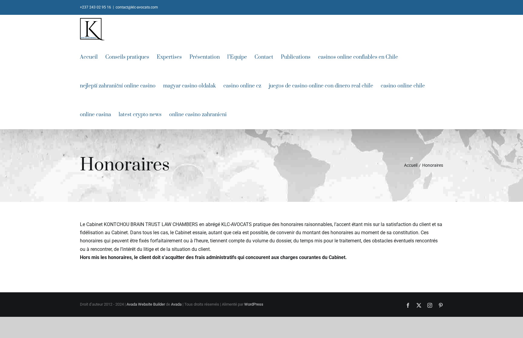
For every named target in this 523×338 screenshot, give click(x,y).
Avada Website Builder (146, 304)
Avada (176, 304)
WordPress (253, 304)
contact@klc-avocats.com (137, 7)
